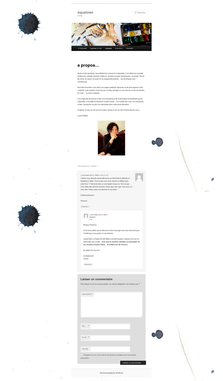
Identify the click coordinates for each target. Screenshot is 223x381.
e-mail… (98, 241)
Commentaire (87, 294)
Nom (85, 326)
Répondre (85, 206)
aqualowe (85, 12)
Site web (85, 349)
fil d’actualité (82, 48)
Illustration (129, 48)
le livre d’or (119, 48)
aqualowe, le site (96, 48)
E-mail (85, 337)
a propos (108, 48)
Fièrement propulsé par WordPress (111, 373)
